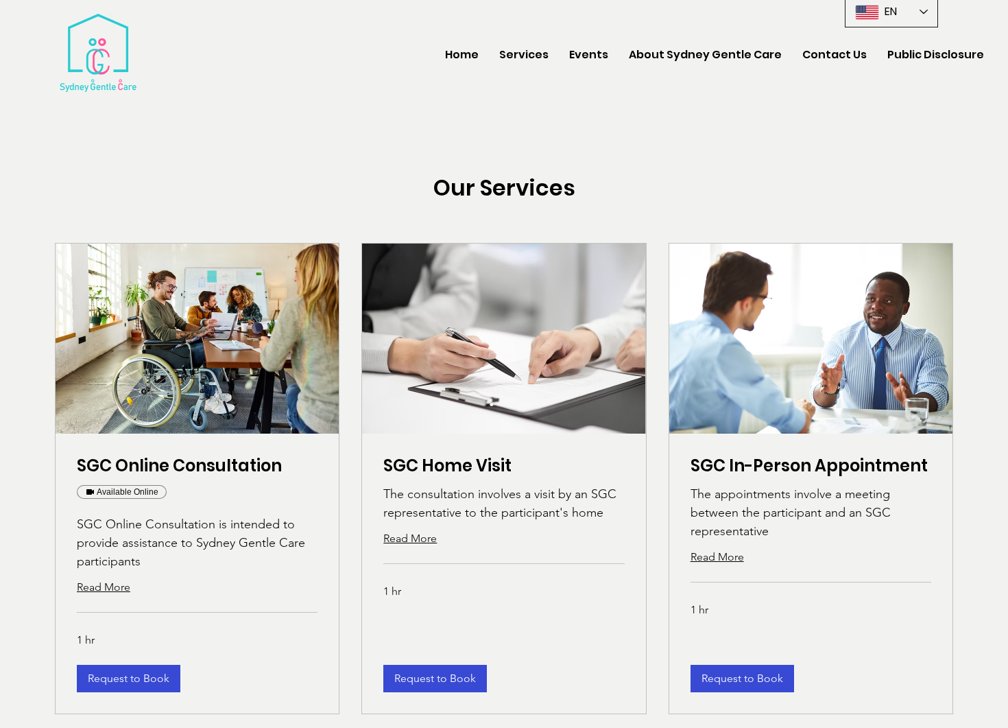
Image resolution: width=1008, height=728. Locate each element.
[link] (197, 466)
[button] (705, 54)
